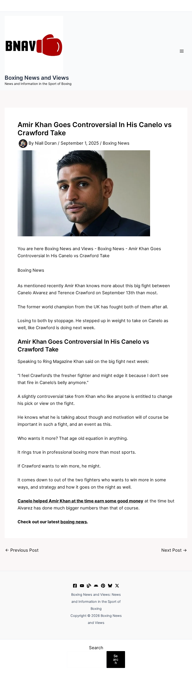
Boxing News (116, 143)
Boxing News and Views (37, 77)
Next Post (174, 550)
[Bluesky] (110, 586)
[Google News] (96, 586)
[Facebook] (75, 586)
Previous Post (22, 550)
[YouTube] (82, 586)
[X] (117, 586)
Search (96, 647)
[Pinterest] (103, 586)
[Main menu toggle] (181, 51)
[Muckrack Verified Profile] (89, 586)
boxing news (73, 521)
